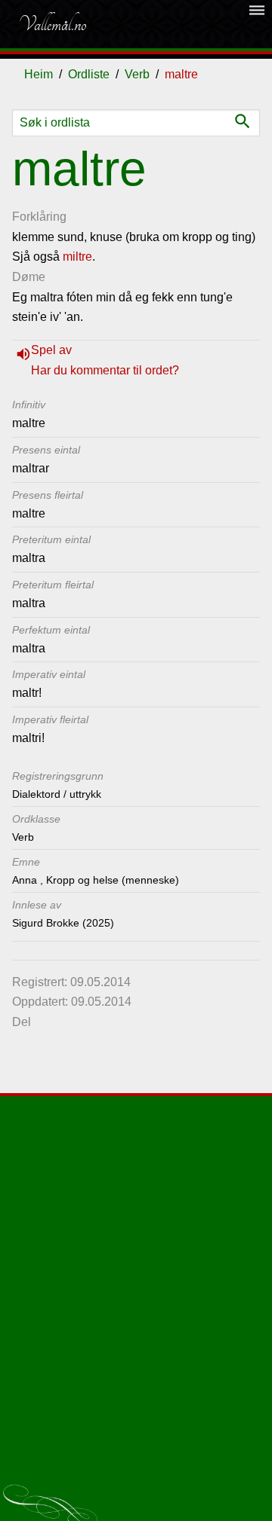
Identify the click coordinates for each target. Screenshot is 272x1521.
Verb (137, 74)
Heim (38, 74)
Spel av (51, 350)
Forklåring (39, 216)
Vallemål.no (52, 24)
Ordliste (89, 74)
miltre (77, 256)
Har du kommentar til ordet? (105, 370)
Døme (28, 276)
